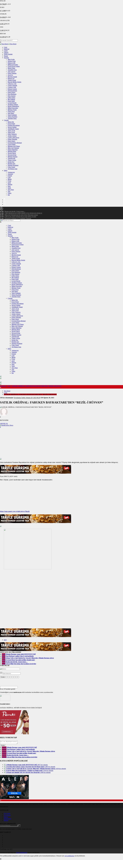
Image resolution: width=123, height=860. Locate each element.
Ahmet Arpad (12, 80)
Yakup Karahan (12, 116)
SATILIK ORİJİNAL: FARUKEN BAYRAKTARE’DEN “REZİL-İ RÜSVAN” (37, 386)
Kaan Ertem (11, 123)
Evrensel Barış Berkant (15, 143)
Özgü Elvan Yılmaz (14, 66)
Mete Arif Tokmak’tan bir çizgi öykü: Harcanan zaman (21, 215)
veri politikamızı (69, 856)
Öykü (9, 181)
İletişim (6, 820)
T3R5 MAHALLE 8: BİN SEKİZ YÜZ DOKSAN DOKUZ (23, 213)
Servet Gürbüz (12, 127)
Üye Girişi (7, 813)
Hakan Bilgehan (13, 149)
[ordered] (12, 677)
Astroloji (10, 174)
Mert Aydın (11, 59)
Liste (9, 177)
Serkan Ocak (12, 61)
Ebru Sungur (11, 96)
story (5, 640)
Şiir (9, 195)
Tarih (9, 188)
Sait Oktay (11, 113)
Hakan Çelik (11, 63)
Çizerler (6, 120)
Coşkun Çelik (12, 87)
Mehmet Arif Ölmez (14, 146)
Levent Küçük (12, 103)
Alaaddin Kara (12, 70)
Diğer (5, 170)
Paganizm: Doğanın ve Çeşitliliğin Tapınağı (18, 218)
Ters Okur (11, 189)
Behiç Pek (11, 122)
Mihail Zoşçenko (13, 64)
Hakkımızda (7, 818)
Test (9, 191)
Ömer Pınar (11, 111)
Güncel (6, 52)
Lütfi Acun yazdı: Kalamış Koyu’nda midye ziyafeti (20, 216)
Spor (9, 186)
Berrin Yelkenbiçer (13, 106)
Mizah (10, 179)
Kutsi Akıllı (11, 101)
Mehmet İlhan (12, 151)
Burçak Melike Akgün (14, 82)
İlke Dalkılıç (11, 99)
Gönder (3, 677)
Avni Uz (10, 75)
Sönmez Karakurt (13, 165)
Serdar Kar (11, 162)
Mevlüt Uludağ (12, 77)
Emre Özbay (11, 92)
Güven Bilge (11, 144)
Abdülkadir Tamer (13, 129)
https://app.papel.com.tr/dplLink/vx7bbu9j (15, 511)
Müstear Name (12, 110)
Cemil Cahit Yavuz (13, 137)
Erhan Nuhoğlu (12, 139)
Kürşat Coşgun (12, 89)
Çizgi (5, 47)
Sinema (10, 184)
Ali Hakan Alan (12, 169)
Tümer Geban (12, 160)
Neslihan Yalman (13, 104)
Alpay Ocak (11, 130)
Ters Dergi (7, 391)
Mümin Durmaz (12, 156)
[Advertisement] (61, 443)
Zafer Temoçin (12, 134)
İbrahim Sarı (11, 163)
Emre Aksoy (11, 141)
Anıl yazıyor (11, 71)
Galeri (6, 51)
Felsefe (10, 176)
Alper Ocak (11, 132)
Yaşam (6, 56)
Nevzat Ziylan (12, 155)
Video (9, 193)
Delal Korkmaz (12, 90)
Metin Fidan (11, 68)
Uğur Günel (11, 167)
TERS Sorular (8, 54)
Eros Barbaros (12, 94)
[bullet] (14, 677)
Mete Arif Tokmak (13, 148)
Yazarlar (6, 57)
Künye (6, 817)
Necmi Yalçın (12, 153)
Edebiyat (6, 49)
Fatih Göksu (11, 97)
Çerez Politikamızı (21, 852)
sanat (9, 182)
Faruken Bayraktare (14, 125)
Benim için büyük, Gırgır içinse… (15, 211)
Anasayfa (3, 386)
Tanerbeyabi (11, 158)
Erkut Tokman (12, 73)
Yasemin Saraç (12, 118)
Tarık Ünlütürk (12, 115)
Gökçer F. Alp (12, 84)
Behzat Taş (11, 78)
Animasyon (11, 172)
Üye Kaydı (7, 815)
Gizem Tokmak (12, 85)
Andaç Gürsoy (12, 136)
